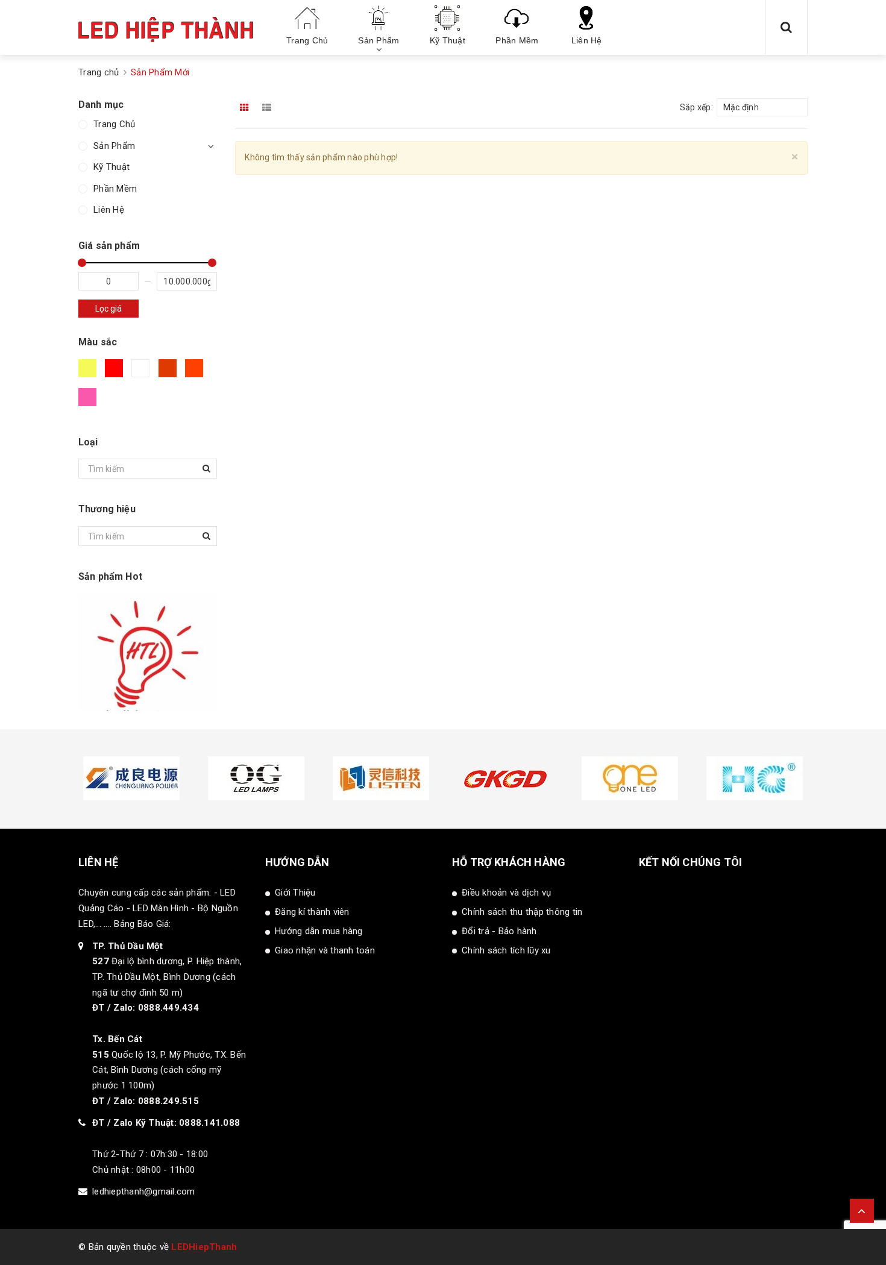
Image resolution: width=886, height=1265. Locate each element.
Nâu (169, 373)
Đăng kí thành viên (312, 911)
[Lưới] (245, 107)
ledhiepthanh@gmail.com (143, 1191)
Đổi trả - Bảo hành (499, 931)
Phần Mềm (115, 188)
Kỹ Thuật (111, 167)
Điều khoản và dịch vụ (506, 892)
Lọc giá (108, 308)
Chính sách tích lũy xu (506, 950)
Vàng (89, 373)
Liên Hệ (108, 209)
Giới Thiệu (295, 892)
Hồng (89, 402)
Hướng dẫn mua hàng (319, 931)
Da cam (196, 373)
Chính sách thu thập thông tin (522, 911)
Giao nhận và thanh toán (325, 950)
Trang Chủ (114, 124)
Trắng (142, 373)
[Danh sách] (269, 107)
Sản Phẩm (114, 145)
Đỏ (116, 373)
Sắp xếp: (696, 107)
